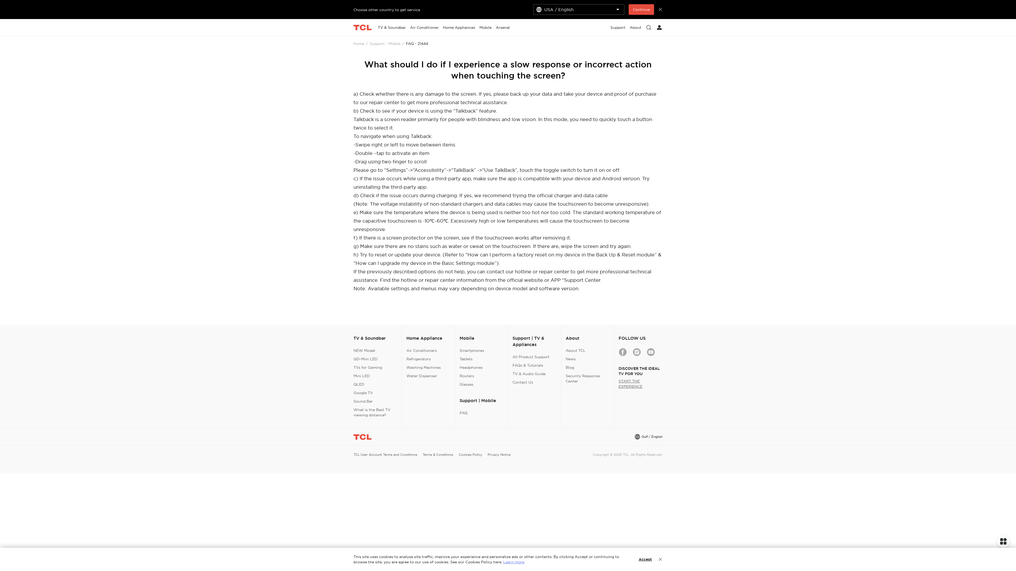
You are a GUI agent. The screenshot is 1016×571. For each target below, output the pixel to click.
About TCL (576, 350)
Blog (570, 367)
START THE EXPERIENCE (630, 384)
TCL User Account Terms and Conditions (385, 455)
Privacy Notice (499, 455)
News (571, 359)
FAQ (464, 413)
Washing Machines (423, 367)
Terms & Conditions (438, 455)
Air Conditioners (421, 350)
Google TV (363, 392)
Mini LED (361, 376)
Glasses (466, 384)
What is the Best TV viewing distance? (372, 412)
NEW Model (364, 350)
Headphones (471, 367)
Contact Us (522, 382)
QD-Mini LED (365, 359)
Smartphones (472, 350)
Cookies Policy (470, 455)
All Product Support (531, 356)
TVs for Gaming (367, 367)
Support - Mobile (385, 43)
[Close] (660, 559)
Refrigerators (418, 359)
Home (358, 43)
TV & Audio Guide (529, 373)
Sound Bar (363, 401)
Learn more (513, 562)
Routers (467, 376)
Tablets (466, 359)
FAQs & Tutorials (527, 365)
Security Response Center (583, 379)
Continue (641, 9)
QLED (358, 384)
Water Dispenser (421, 376)
